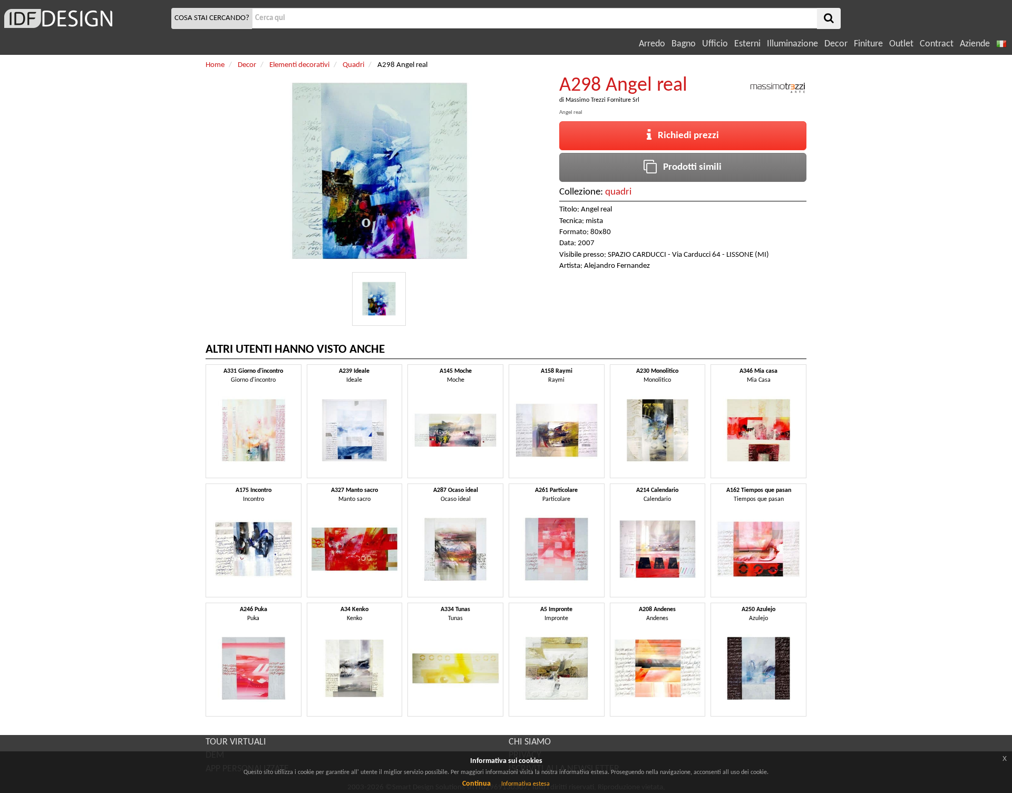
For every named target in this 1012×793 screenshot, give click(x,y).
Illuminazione (792, 44)
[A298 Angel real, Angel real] (379, 299)
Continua (476, 784)
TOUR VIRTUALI (236, 742)
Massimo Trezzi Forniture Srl (602, 100)
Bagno (684, 44)
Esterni (747, 44)
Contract (936, 44)
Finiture (868, 44)
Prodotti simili (689, 167)
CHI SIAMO (530, 742)
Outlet (901, 44)
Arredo (652, 44)
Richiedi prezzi (685, 136)
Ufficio (715, 44)
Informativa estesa (525, 784)
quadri (618, 192)
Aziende (975, 44)
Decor (836, 44)
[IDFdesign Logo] (84, 18)
